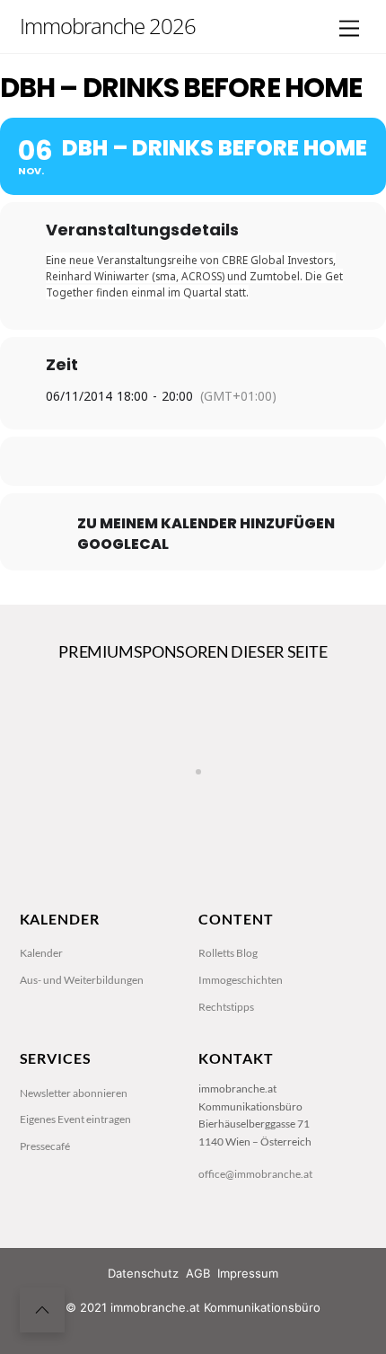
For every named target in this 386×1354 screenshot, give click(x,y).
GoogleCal (123, 544)
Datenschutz (143, 1273)
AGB (198, 1273)
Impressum (247, 1273)
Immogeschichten (240, 980)
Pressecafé (45, 1146)
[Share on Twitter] (155, 461)
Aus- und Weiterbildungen (82, 980)
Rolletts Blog (228, 953)
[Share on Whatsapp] (226, 461)
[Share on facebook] (119, 461)
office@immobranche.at (255, 1174)
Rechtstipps (226, 1006)
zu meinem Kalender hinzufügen (206, 524)
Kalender (41, 953)
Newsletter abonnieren (73, 1093)
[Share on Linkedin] (190, 461)
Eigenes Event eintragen (75, 1119)
